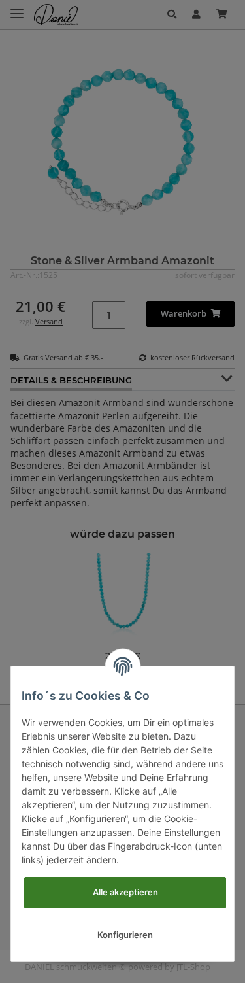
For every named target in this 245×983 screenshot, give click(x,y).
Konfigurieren (125, 934)
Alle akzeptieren (125, 892)
